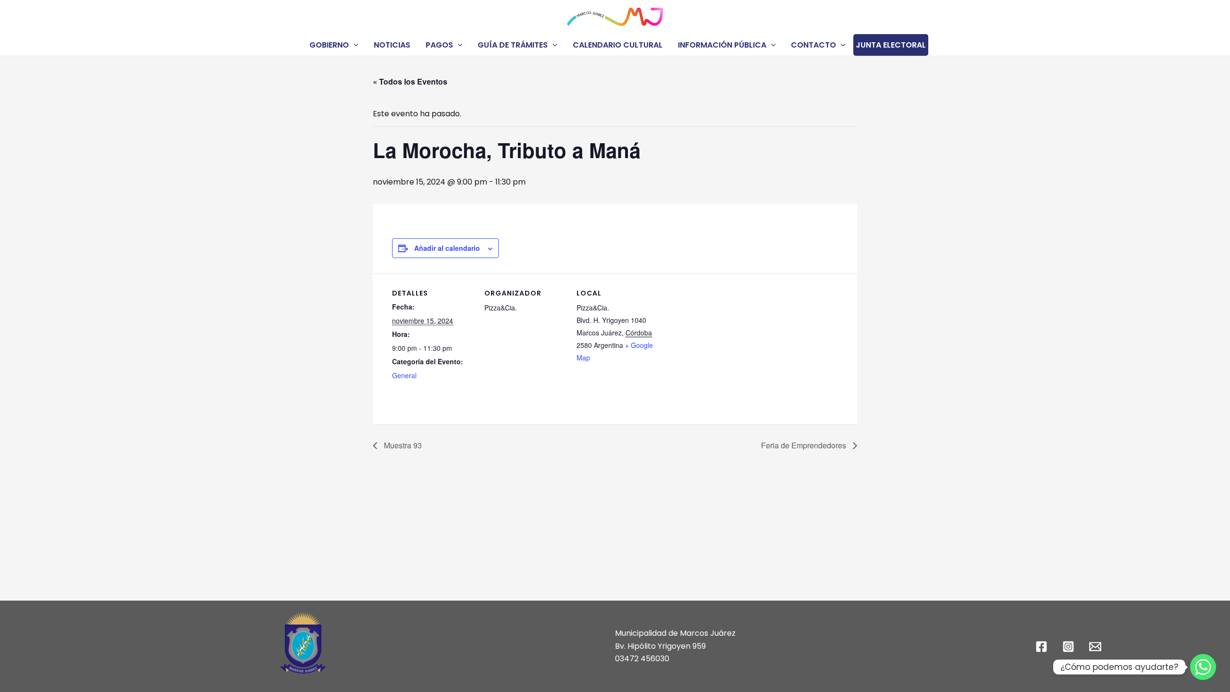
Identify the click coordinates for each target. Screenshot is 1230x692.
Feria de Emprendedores (804, 445)
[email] (1096, 647)
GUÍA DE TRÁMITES (513, 44)
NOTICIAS (392, 44)
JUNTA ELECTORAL (891, 44)
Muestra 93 (402, 445)
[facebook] (1043, 647)
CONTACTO (813, 44)
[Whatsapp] (1203, 667)
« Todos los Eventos (410, 81)
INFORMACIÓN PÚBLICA (722, 44)
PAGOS (439, 44)
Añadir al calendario (447, 248)
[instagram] (1069, 647)
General (404, 375)
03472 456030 (642, 658)
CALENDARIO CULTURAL (618, 44)
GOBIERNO (329, 44)
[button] (353, 45)
